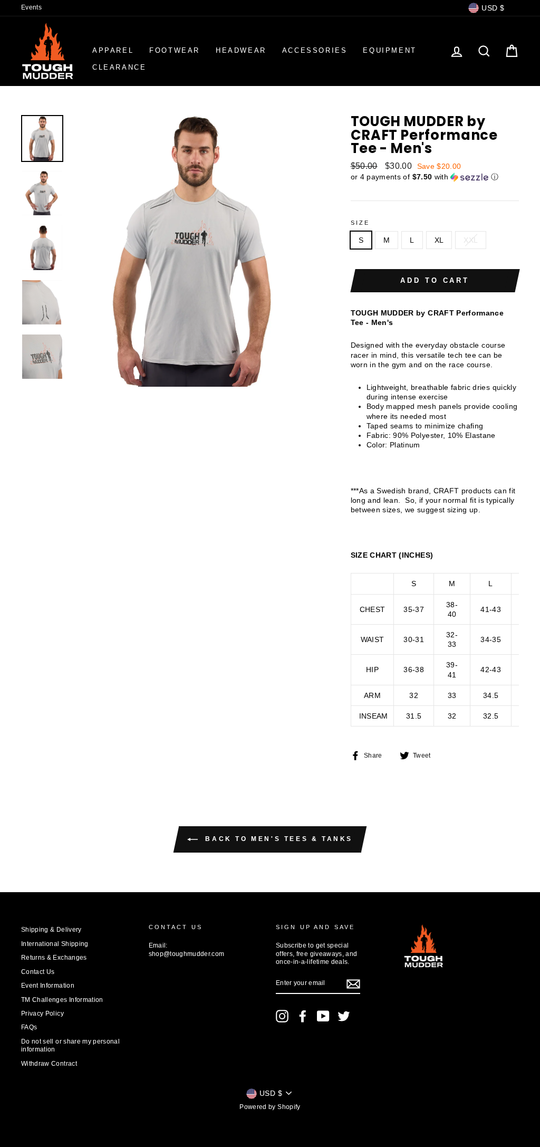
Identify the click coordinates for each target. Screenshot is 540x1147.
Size (360, 222)
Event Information (47, 985)
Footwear (174, 50)
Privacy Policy (42, 1013)
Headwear (241, 50)
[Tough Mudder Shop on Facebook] (302, 1016)
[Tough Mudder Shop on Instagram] (282, 1016)
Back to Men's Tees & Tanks (277, 839)
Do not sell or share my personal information (70, 1045)
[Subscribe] (353, 984)
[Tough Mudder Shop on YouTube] (323, 1016)
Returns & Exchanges (54, 957)
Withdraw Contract (49, 1063)
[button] (435, 177)
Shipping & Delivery (51, 929)
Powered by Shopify (269, 1107)
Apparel (112, 50)
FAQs (29, 1027)
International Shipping (55, 944)
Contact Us (38, 972)
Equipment (389, 50)
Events (31, 7)
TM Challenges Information (62, 999)
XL (439, 240)
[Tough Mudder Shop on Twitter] (344, 1016)
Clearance (119, 67)
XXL (471, 240)
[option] (193, 250)
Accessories (315, 50)
